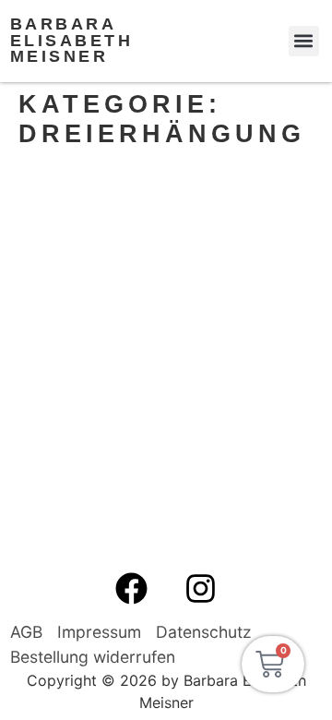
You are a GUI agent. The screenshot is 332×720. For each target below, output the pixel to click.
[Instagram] (201, 588)
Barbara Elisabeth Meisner (72, 40)
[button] (304, 41)
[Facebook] (132, 588)
